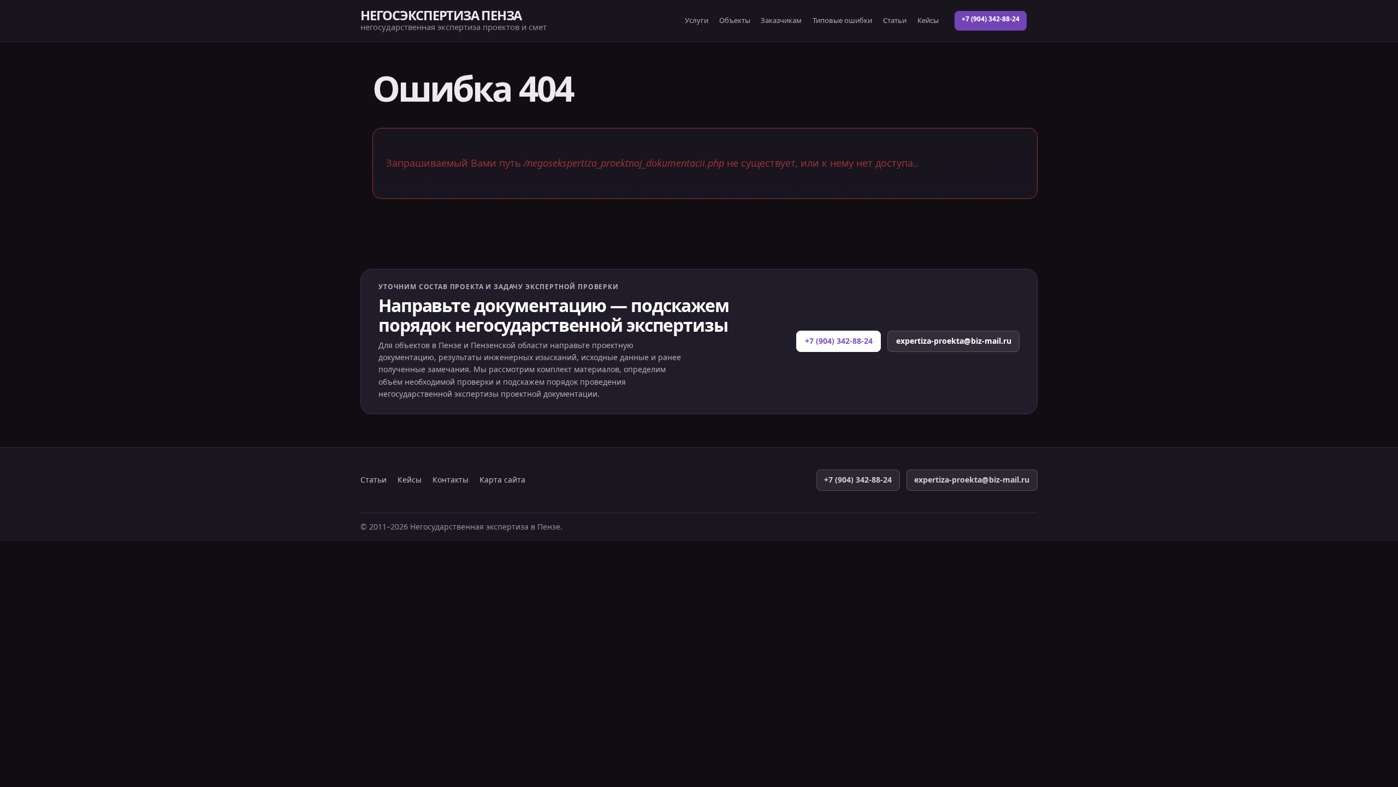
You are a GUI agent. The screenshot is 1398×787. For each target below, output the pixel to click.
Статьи (895, 20)
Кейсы (928, 20)
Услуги (696, 20)
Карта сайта (502, 480)
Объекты (734, 20)
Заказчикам (781, 20)
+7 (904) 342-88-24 (991, 19)
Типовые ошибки (842, 20)
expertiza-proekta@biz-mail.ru (953, 341)
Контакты (451, 480)
